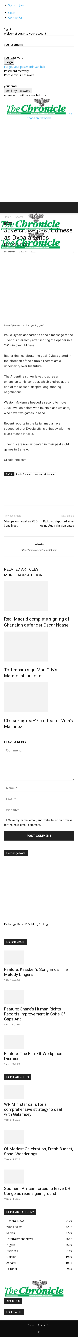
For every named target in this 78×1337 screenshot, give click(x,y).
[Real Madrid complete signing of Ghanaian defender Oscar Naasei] (39, 596)
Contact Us (15, 17)
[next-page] (7, 735)
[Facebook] (8, 261)
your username (14, 44)
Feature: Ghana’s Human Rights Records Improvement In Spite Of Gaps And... (34, 1014)
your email (11, 86)
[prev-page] (5, 735)
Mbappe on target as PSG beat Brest (21, 523)
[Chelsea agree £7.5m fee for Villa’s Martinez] (39, 697)
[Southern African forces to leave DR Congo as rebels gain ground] (39, 1177)
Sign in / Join (16, 5)
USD (27, 924)
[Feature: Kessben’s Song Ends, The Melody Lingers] (39, 957)
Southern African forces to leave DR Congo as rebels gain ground (37, 1191)
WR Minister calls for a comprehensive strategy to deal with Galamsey (33, 1109)
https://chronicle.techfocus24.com (39, 550)
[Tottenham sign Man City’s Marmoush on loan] (39, 647)
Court (11, 13)
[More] (45, 261)
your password (13, 57)
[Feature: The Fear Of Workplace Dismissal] (39, 1042)
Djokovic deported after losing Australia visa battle (57, 523)
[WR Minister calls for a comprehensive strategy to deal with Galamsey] (39, 1092)
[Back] (5, 25)
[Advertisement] (39, 161)
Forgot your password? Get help (25, 67)
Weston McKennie (45, 474)
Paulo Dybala (23, 474)
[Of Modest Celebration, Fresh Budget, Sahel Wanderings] (39, 1137)
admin (11, 251)
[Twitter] (17, 261)
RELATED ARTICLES (21, 569)
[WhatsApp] (36, 261)
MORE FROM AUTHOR (23, 575)
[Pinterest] (26, 261)
